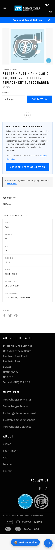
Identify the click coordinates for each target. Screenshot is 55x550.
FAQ (5, 457)
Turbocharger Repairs (16, 406)
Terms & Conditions (34, 516)
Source (5, 93)
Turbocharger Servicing (17, 399)
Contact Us (39, 99)
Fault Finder (10, 450)
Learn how (12, 184)
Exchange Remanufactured (19, 413)
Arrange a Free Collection (27, 167)
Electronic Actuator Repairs (19, 419)
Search (7, 443)
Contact (7, 470)
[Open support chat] (48, 543)
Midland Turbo (17, 516)
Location (8, 464)
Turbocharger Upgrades (17, 426)
